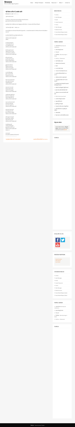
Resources (54, 2)
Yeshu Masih (57, 226)
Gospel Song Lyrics (59, 22)
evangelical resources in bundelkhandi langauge (61, 158)
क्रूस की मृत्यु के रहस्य (59, 49)
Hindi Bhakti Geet (65, 168)
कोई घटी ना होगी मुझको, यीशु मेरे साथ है (62, 87)
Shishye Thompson (39, 2)
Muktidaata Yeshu (58, 190)
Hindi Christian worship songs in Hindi (61, 173)
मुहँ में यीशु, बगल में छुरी (59, 103)
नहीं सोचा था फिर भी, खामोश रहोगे (61, 77)
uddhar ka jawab (57, 216)
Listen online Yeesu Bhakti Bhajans (60, 178)
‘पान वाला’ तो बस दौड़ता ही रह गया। (61, 70)
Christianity (47, 2)
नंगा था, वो (57, 52)
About (31, 2)
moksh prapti (57, 185)
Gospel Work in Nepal (58, 163)
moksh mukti (67, 371)
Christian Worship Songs (58, 343)
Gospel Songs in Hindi (58, 161)
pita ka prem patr (57, 383)
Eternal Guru (66, 343)
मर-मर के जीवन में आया (59, 68)
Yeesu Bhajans (57, 412)
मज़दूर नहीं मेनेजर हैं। (59, 101)
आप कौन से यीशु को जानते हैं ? (60, 98)
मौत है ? (57, 66)
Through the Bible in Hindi (59, 214)
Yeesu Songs (63, 412)
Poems (17, 14)
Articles (56, 14)
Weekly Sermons (58, 29)
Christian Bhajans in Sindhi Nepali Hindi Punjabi (61, 147)
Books (56, 19)
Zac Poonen (57, 262)
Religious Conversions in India (59, 202)
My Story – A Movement (60, 58)
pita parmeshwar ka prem (59, 197)
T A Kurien (64, 400)
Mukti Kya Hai (65, 190)
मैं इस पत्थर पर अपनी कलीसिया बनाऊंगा (62, 115)
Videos (60, 2)
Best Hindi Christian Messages (59, 141)
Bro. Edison (63, 143)
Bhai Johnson (57, 143)
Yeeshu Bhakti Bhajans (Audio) (61, 32)
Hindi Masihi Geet (57, 175)
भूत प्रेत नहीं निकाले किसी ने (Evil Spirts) (41, 139)
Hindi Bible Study (57, 170)
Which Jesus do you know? (61, 96)
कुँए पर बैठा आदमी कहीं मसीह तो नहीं (61, 90)
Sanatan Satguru (57, 209)
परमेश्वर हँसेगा (58, 112)
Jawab (63, 175)
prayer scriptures (57, 199)
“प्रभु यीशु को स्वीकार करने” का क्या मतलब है (13, 139)
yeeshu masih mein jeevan (59, 221)
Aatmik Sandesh (58, 259)
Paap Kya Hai (57, 192)
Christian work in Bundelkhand (59, 152)
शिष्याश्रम (8, 2)
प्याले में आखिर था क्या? (59, 61)
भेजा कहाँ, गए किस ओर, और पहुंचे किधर (62, 106)
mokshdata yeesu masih (59, 371)
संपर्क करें (65, 129)
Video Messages (58, 27)
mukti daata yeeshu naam (59, 187)
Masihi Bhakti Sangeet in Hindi (59, 180)
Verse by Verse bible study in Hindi (60, 219)
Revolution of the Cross (58, 204)
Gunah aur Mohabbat (58, 354)
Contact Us (67, 2)
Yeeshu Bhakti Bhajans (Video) (61, 34)
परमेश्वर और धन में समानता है (60, 63)
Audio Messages (58, 17)
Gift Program (58, 260)
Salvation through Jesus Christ (59, 207)
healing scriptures (57, 168)
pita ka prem (63, 192)
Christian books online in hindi (59, 150)
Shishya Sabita (64, 209)
